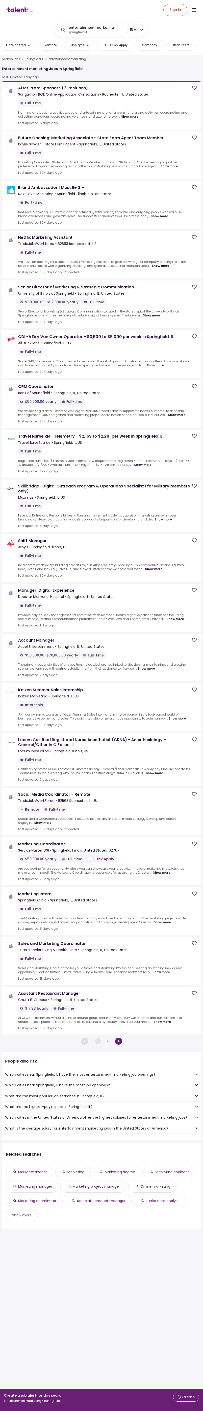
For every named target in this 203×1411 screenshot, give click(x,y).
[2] (118, 1041)
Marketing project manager (96, 1186)
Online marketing (155, 1186)
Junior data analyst (162, 1200)
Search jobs (11, 59)
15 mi (134, 29)
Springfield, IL (34, 59)
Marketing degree (120, 1172)
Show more (129, 116)
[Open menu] (194, 10)
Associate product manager (101, 1200)
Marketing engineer (172, 1172)
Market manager (32, 1172)
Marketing (75, 1172)
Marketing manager (35, 1186)
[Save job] (194, 88)
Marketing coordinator (37, 1200)
